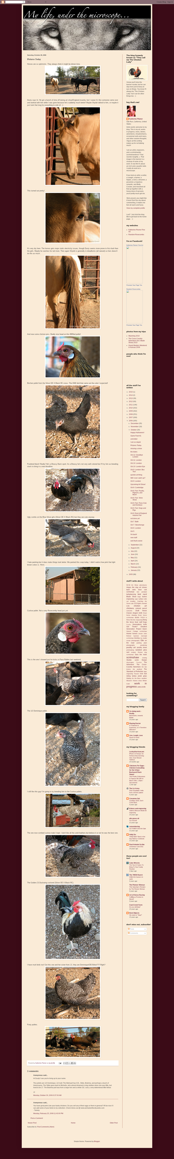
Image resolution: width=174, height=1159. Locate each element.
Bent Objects (134, 913)
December (135, 423)
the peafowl (137, 669)
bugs (139, 596)
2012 (131, 401)
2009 (131, 411)
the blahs (133, 452)
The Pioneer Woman (137, 885)
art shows (143, 587)
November (135, 427)
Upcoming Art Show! (137, 484)
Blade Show (131, 597)
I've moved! (133, 820)
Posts (132, 929)
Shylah (144, 660)
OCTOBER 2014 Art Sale (137, 828)
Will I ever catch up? (137, 478)
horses (134, 634)
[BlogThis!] (67, 1063)
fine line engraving (136, 620)
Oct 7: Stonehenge (137, 525)
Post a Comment (37, 1118)
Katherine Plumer (136, 119)
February (134, 567)
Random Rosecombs (136, 235)
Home (73, 1123)
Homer (128, 634)
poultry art (131, 647)
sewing (144, 658)
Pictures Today (135, 445)
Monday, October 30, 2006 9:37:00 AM (47, 1095)
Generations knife (140, 624)
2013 (131, 398)
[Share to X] (69, 1063)
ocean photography (133, 640)
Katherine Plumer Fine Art (134, 245)
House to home (134, 737)
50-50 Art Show (132, 585)
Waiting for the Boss (133, 678)
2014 (131, 395)
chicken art (140, 606)
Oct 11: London (136, 460)
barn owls (131, 590)
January (134, 570)
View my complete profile (135, 208)
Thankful (139, 662)
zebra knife (141, 687)
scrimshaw (132, 657)
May (132, 558)
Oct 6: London (135, 528)
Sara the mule (141, 655)
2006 (131, 421)
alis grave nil (134, 818)
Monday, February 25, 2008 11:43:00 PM (48, 1113)
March (133, 564)
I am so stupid (135, 442)
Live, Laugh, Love (136, 735)
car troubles (131, 601)
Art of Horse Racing (137, 895)
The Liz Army (134, 788)
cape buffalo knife (141, 599)
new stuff (133, 538)
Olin (142, 640)
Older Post (114, 1123)
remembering (134, 826)
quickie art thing (136, 475)
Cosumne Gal (134, 799)
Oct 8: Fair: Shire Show (136, 499)
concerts (129, 610)
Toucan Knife (138, 673)
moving (137, 638)
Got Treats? (132, 627)
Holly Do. (132, 835)
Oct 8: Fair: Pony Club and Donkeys (138, 504)
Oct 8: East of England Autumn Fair (138, 514)
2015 (131, 392)
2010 (131, 408)
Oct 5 (132, 531)
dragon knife (137, 613)
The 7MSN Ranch (136, 875)
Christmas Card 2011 (136, 846)
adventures (143, 585)
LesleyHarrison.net (136, 752)
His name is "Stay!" (135, 915)
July (132, 551)
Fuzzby (128, 624)
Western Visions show (134, 680)
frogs (145, 622)
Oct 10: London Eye (137, 466)
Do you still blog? (134, 907)
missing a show (136, 448)
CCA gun (137, 603)
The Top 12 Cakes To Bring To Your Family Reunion (136, 867)
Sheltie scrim (132, 660)
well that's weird (136, 541)
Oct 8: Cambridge (136, 487)
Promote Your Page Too (134, 285)
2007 (131, 417)
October (134, 430)
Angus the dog (132, 587)
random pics (141, 650)
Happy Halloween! (137, 433)
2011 (131, 405)
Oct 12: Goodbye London (136, 456)
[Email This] (64, 1063)
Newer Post (32, 1123)
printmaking (130, 650)
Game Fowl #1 (135, 436)
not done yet (135, 518)
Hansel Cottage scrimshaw (136, 631)
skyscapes (130, 662)
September (135, 545)
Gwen (144, 629)
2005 (131, 574)
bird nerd (142, 594)
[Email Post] (60, 1063)
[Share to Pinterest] (74, 1063)
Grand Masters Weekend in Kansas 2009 (137, 346)
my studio (143, 638)
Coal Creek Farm (135, 905)
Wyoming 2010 (134, 336)
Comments (134, 933)
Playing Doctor (135, 723)
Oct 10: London (136, 463)
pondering (143, 645)
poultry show (142, 647)
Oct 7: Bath (134, 522)
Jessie (140, 633)
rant (127, 652)
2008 (131, 414)
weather (144, 678)
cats (132, 603)
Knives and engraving (137, 808)
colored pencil (141, 608)
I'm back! (133, 534)
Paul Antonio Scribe (137, 844)
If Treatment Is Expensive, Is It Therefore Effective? (137, 727)
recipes (133, 652)
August (133, 548)
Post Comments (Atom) (45, 1127)
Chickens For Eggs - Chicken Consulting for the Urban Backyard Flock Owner (137, 770)
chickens (130, 608)
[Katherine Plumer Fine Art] (134, 283)
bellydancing (131, 594)
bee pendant (142, 592)
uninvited (133, 439)
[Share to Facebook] (72, 1063)
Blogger (97, 1141)
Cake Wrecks (134, 863)
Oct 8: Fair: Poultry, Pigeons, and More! (137, 493)
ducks (137, 617)
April (133, 561)
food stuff (138, 622)
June (133, 554)
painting (139, 643)
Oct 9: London (135, 481)
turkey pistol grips (139, 676)
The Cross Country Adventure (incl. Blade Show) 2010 (136, 341)
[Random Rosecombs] (134, 323)
